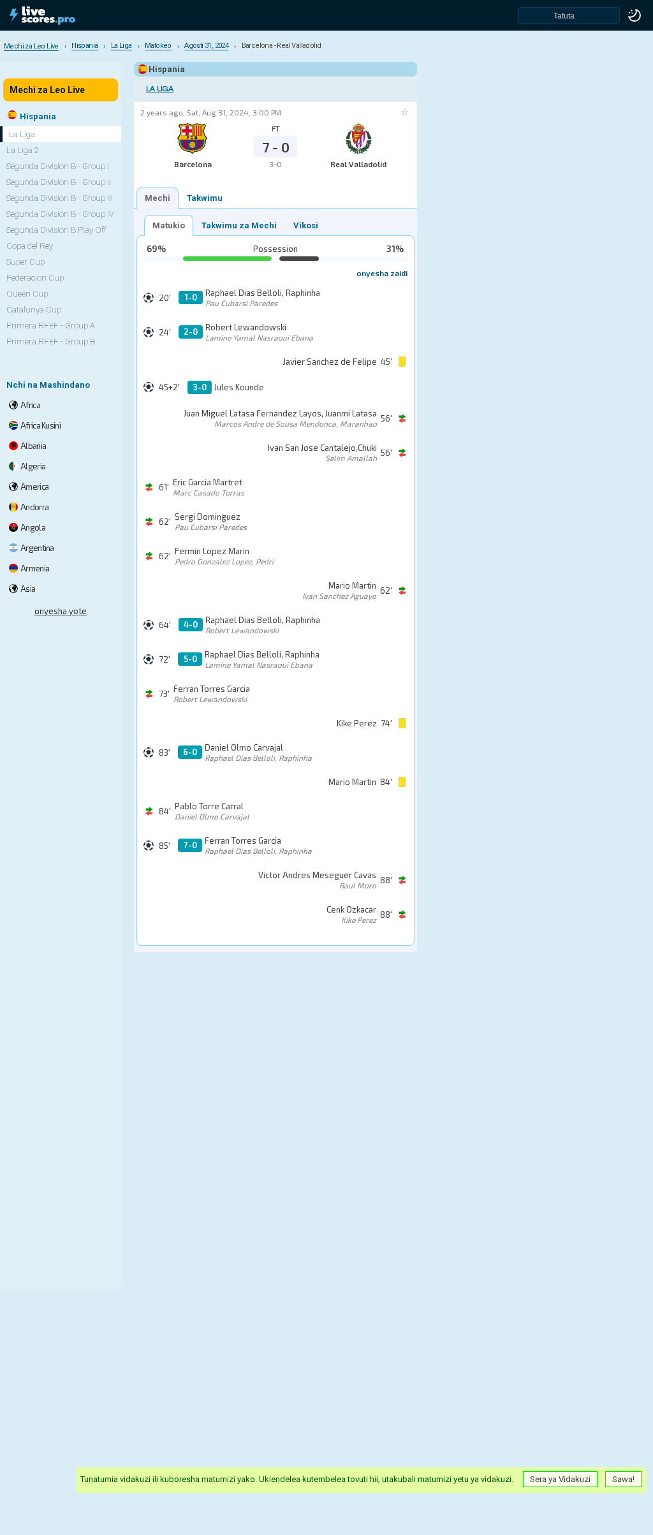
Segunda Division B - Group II (58, 182)
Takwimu (205, 198)
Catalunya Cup (33, 309)
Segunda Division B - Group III (59, 198)
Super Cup (25, 262)
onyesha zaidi (381, 272)
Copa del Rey (29, 246)
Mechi (157, 198)
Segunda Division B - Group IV (60, 214)
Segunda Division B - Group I (57, 166)
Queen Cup (27, 293)
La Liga (159, 89)
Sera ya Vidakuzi (560, 1479)
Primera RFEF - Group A (50, 325)
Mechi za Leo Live (47, 90)
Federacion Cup (35, 278)
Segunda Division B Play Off (56, 230)
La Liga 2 (22, 150)
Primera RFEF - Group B (50, 341)
